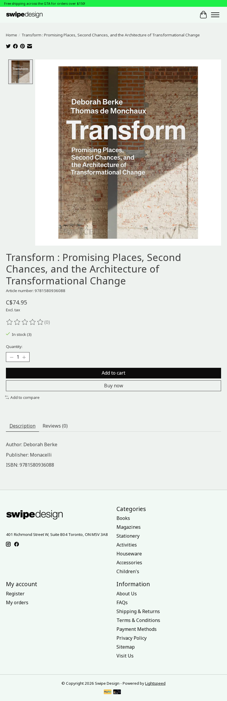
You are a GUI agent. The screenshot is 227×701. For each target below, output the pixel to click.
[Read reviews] (25, 322)
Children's (127, 571)
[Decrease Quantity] (11, 357)
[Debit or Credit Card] (117, 692)
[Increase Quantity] (24, 357)
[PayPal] (107, 692)
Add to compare (25, 397)
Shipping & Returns (138, 611)
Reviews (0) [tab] (55, 426)
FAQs (122, 602)
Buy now (113, 385)
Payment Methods (136, 629)
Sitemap (125, 647)
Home (11, 35)
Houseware (129, 553)
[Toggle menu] (215, 15)
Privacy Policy (131, 638)
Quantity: (14, 346)
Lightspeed (155, 683)
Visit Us (125, 655)
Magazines (128, 527)
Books (123, 518)
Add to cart (113, 373)
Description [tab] (22, 426)
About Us (126, 593)
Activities (126, 545)
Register (15, 593)
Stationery (128, 536)
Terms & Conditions (138, 620)
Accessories (129, 562)
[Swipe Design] (29, 15)
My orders (17, 602)
